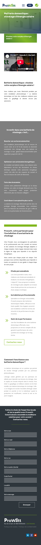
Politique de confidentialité (27, 527)
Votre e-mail (8, 440)
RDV (29, 5)
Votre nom (7, 431)
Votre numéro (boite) (11, 467)
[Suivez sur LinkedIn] (27, 535)
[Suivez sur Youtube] (35, 535)
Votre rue (7, 458)
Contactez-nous (14, 342)
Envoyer (27, 505)
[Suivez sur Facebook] (31, 535)
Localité (7, 485)
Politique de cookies (10, 527)
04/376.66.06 (31, 524)
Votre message (9, 494)
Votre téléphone (9, 449)
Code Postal (8, 476)
